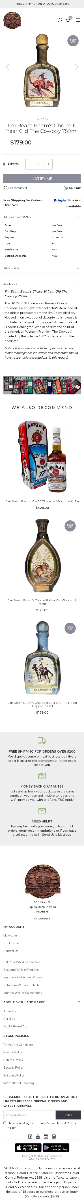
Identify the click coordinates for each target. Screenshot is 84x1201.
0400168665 (42, 918)
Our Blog (9, 1018)
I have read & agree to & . (42, 1125)
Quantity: (11, 164)
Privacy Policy (13, 1052)
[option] (42, 71)
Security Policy (13, 1067)
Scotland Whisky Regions (21, 969)
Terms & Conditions (51, 1123)
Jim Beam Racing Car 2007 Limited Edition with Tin (42, 501)
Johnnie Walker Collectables (22, 992)
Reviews (11, 267)
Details (11, 283)
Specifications (18, 216)
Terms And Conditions (18, 1044)
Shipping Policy (14, 1075)
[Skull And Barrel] (13, 20)
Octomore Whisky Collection (22, 985)
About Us (9, 1011)
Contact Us (10, 951)
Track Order (11, 943)
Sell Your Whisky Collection (22, 962)
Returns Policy (13, 1060)
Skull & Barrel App (15, 1026)
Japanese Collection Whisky (22, 977)
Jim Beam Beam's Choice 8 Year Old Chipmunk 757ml (42, 602)
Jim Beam (42, 119)
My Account (11, 935)
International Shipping (18, 1083)
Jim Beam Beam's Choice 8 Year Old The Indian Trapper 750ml (42, 704)
